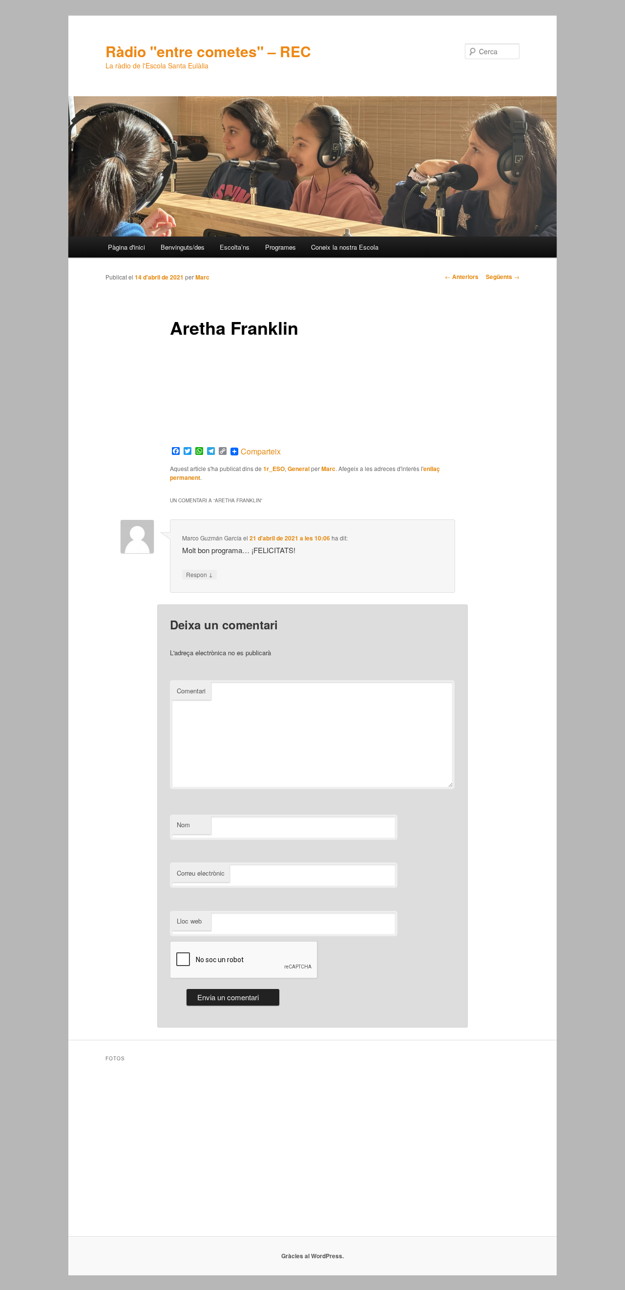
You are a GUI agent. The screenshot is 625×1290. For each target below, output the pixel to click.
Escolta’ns (235, 247)
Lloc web (189, 920)
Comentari (191, 690)
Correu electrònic (201, 873)
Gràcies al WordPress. (312, 1255)
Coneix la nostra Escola (344, 247)
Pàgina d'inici (126, 247)
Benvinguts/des (183, 247)
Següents (503, 276)
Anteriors (462, 276)
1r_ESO (274, 468)
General (299, 468)
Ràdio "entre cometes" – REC (208, 51)
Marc (202, 277)
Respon (199, 574)
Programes (280, 247)
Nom (183, 824)
